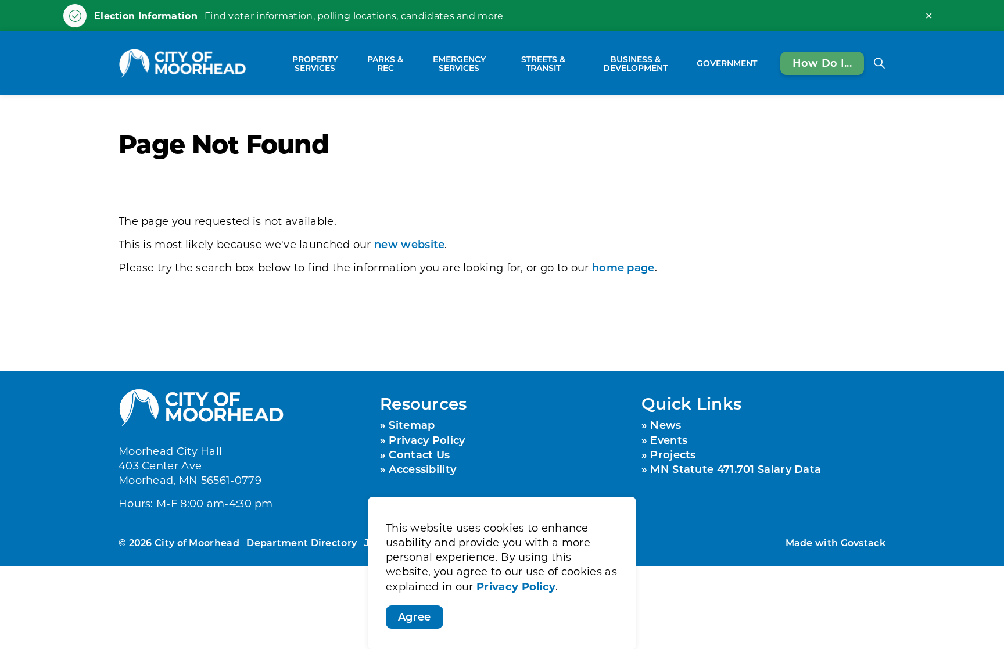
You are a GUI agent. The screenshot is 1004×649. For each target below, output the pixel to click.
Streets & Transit (543, 63)
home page (623, 267)
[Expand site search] (879, 63)
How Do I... (822, 63)
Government (727, 63)
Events (668, 440)
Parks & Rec (385, 63)
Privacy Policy (515, 586)
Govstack (863, 542)
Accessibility (422, 469)
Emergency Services (459, 63)
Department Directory (301, 542)
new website (409, 244)
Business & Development (635, 63)
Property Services (315, 63)
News (665, 425)
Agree (414, 616)
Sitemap (412, 425)
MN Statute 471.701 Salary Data (735, 469)
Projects (672, 454)
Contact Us (419, 454)
